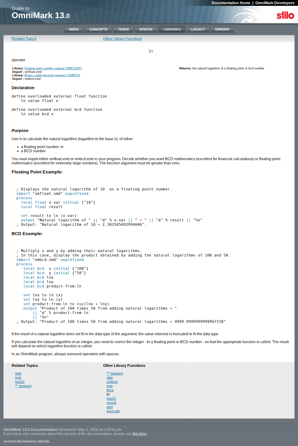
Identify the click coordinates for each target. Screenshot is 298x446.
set (24, 215)
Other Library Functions (122, 39)
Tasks (123, 29)
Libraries (172, 29)
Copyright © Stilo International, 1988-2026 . (26, 441)
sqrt (18, 373)
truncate (113, 411)
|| (95, 220)
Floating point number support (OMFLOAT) (53, 68)
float (41, 202)
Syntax (145, 29)
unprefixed (76, 193)
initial (71, 202)
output (28, 220)
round (111, 403)
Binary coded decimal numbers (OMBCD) (52, 75)
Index (74, 29)
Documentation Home (231, 3)
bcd (40, 268)
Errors (222, 29)
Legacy (198, 29)
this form (139, 434)
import (23, 193)
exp (80, 304)
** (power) (23, 386)
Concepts (98, 29)
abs (110, 378)
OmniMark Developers (275, 3)
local (27, 202)
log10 (19, 382)
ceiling (112, 382)
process (24, 198)
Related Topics (24, 39)
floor (110, 390)
